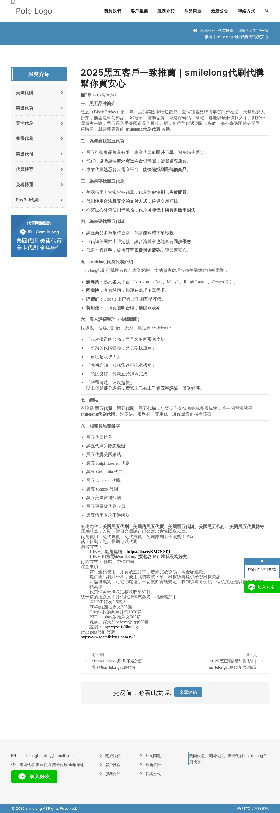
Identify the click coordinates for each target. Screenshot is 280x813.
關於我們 (112, 10)
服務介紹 (166, 10)
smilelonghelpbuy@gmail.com (47, 755)
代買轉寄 (226, 30)
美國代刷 (24, 138)
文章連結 (188, 692)
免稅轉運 (24, 184)
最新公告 (220, 10)
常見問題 (193, 10)
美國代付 (24, 154)
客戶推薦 (139, 10)
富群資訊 (261, 808)
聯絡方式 (246, 10)
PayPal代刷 (27, 199)
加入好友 (39, 776)
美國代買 (24, 107)
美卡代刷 (24, 123)
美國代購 (24, 92)
